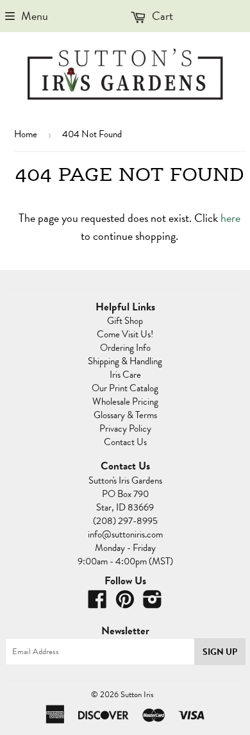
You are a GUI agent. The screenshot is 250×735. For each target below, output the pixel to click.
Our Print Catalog (125, 388)
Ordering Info (125, 348)
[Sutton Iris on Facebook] (97, 603)
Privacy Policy (125, 428)
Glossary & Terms (125, 415)
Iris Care (125, 375)
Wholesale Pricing (125, 401)
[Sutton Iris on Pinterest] (125, 603)
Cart (161, 15)
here (230, 217)
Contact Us (125, 442)
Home (25, 134)
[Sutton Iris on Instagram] (152, 603)
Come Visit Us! (125, 334)
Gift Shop (125, 321)
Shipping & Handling (125, 361)
